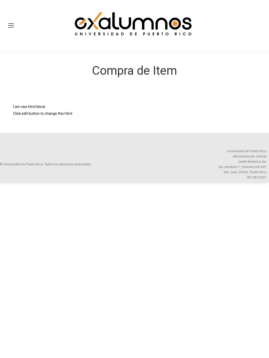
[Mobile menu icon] (11, 25)
